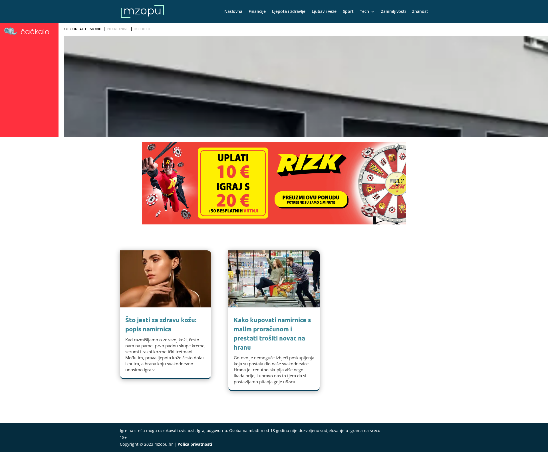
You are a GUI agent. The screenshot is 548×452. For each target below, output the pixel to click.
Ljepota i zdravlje (288, 11)
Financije (257, 11)
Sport (348, 11)
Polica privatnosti (195, 444)
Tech (364, 11)
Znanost (420, 11)
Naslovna (233, 11)
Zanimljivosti (393, 11)
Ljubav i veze (324, 11)
